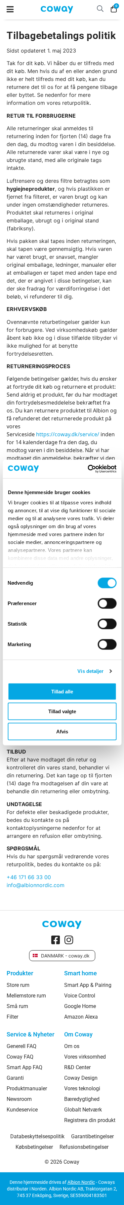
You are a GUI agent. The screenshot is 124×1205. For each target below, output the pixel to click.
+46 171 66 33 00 (29, 877)
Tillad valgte (62, 711)
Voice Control (79, 996)
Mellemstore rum (26, 996)
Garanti (15, 1078)
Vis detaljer (90, 671)
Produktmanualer (27, 1089)
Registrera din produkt (89, 1120)
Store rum (18, 985)
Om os (71, 1046)
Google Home (80, 1006)
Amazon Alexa (81, 1017)
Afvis (62, 731)
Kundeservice (22, 1110)
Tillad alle (62, 691)
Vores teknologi (82, 1089)
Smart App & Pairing (87, 985)
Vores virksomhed (85, 1057)
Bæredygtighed (82, 1099)
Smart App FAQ (24, 1067)
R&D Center (77, 1067)
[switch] (107, 603)
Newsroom (19, 1099)
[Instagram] (69, 940)
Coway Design (81, 1078)
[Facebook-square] (56, 940)
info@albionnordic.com (35, 885)
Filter (12, 1017)
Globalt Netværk (83, 1110)
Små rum (17, 1006)
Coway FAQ (20, 1057)
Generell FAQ (21, 1046)
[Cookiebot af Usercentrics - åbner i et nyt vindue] (88, 469)
